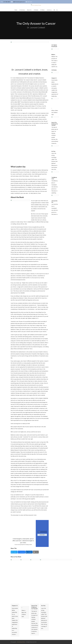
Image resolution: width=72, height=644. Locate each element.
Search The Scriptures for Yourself (34, 607)
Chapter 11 (14, 605)
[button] (54, 10)
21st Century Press (21, 642)
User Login (29, 1)
